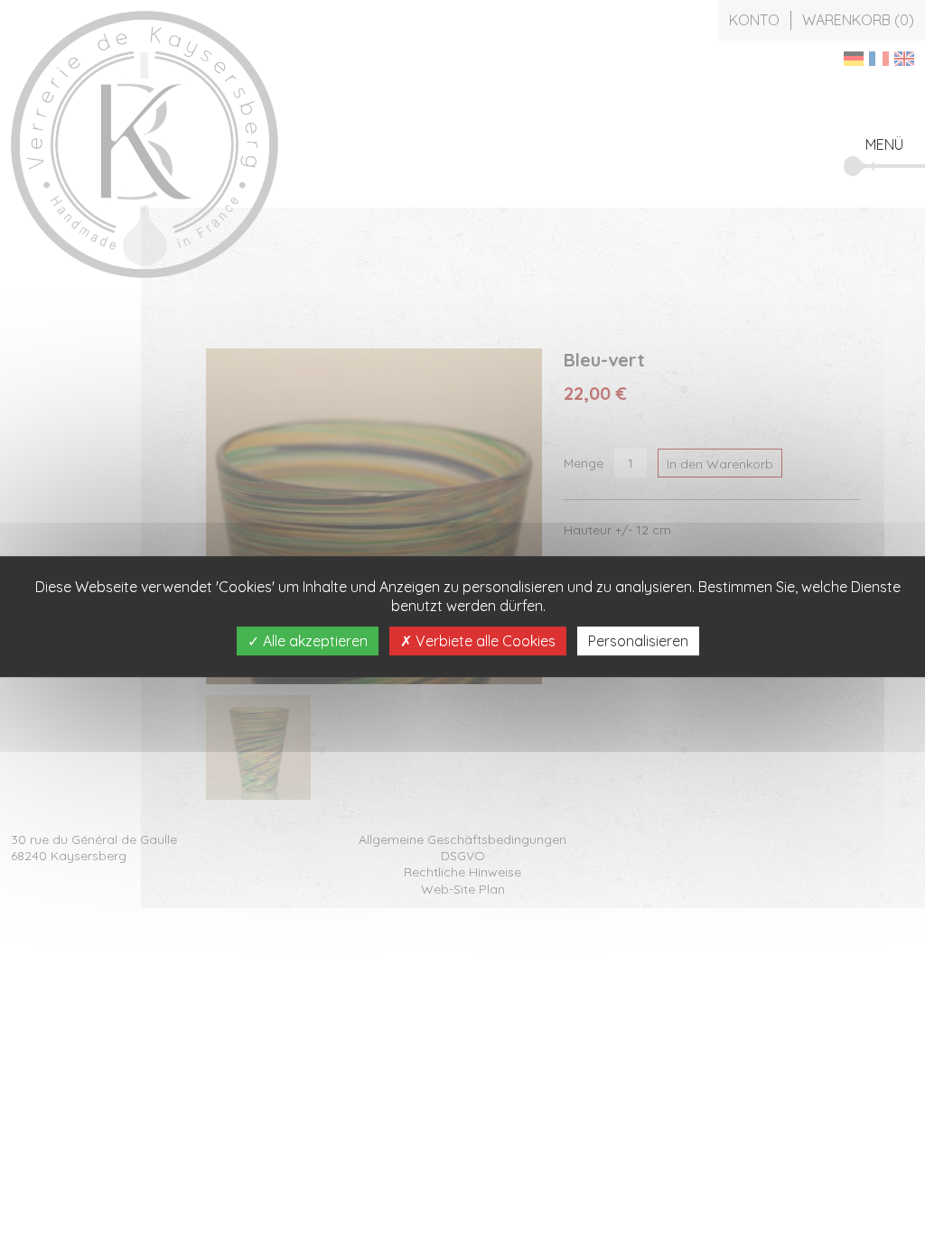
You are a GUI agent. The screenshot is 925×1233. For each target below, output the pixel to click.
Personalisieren (638, 641)
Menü (884, 144)
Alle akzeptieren (313, 641)
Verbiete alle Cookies (484, 641)
